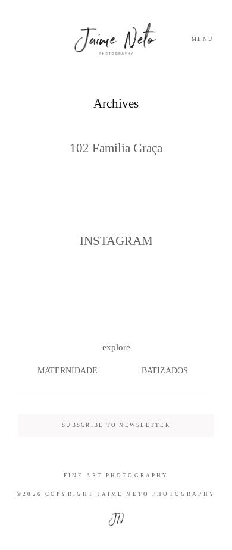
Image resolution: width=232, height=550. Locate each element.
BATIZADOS (165, 370)
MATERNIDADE (67, 370)
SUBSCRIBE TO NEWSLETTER (116, 425)
